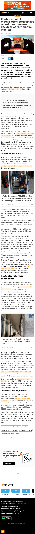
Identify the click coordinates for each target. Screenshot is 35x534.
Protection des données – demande (11, 508)
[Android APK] (6, 518)
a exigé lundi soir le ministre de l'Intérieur (16, 166)
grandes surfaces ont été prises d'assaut (16, 372)
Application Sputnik (18, 511)
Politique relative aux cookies (9, 506)
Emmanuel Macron (6, 430)
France (17, 433)
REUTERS (4, 55)
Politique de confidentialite (18, 504)
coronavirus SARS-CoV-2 (25, 430)
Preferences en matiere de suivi (10, 513)
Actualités (24, 426)
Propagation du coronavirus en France (11, 426)
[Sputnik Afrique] (5, 13)
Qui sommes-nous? (6, 501)
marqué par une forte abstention (16, 400)
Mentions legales (18, 501)
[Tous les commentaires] (2, 531)
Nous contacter (5, 504)
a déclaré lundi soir (14, 89)
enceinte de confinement (8, 433)
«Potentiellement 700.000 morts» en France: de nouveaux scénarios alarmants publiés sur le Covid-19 (17, 198)
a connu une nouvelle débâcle (17, 380)
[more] (32, 204)
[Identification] (23, 13)
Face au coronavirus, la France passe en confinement (14, 437)
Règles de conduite (6, 511)
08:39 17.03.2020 (6, 33)
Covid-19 (15, 430)
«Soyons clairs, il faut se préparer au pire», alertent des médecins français (16, 341)
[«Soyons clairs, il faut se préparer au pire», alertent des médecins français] (17, 325)
